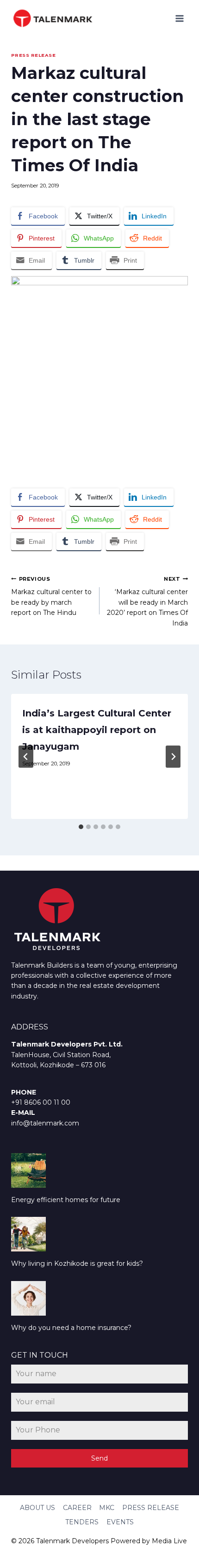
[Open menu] (179, 18)
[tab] (81, 826)
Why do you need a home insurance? (71, 1327)
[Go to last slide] (26, 757)
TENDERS (82, 1522)
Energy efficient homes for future (65, 1200)
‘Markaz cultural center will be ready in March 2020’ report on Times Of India (147, 601)
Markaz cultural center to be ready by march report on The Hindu (51, 596)
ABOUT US (37, 1508)
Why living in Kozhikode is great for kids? (77, 1263)
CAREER (77, 1508)
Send (99, 1458)
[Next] (173, 757)
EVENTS (120, 1522)
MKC (106, 1508)
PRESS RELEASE (33, 55)
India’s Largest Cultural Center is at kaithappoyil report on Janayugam (96, 730)
